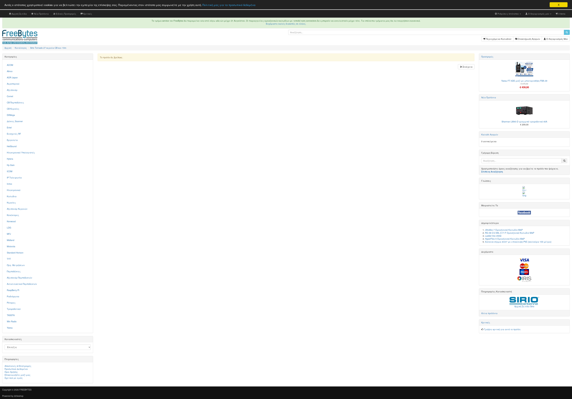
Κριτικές (485, 322)
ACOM (10, 64)
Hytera (10, 158)
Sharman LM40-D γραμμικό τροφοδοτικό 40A (524, 121)
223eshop (18, 395)
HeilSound (12, 146)
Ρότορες (11, 302)
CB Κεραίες (13, 108)
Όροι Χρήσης (11, 371)
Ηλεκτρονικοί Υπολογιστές (21, 152)
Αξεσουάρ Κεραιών (17, 208)
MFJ (9, 233)
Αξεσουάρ (12, 89)
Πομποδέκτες (14, 271)
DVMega (11, 114)
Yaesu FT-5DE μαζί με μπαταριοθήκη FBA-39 (524, 80)
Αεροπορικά (13, 83)
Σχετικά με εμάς (14, 377)
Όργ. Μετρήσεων (16, 265)
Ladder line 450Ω (493, 235)
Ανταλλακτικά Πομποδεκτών (22, 283)
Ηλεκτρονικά (13, 190)
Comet (10, 96)
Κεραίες (11, 202)
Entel (9, 127)
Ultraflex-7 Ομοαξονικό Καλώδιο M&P (504, 229)
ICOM (9, 171)
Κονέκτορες (13, 215)
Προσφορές (487, 56)
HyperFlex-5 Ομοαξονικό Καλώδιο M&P (505, 238)
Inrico (9, 183)
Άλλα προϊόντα (489, 313)
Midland (10, 240)
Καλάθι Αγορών (489, 134)
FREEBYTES (25, 389)
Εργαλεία (12, 140)
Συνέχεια (467, 66)
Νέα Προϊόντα (488, 97)
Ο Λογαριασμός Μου (557, 38)
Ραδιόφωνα (13, 296)
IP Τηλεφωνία (14, 177)
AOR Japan (12, 77)
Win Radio (12, 321)
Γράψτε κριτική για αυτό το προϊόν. (502, 329)
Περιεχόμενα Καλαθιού (498, 38)
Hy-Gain (11, 165)
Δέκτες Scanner (15, 121)
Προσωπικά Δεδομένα (16, 368)
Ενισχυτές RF (14, 133)
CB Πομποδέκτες (15, 102)
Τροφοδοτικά (14, 308)
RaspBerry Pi (13, 290)
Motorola (11, 246)
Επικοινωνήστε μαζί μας (17, 374)
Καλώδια (12, 196)
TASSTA (11, 315)
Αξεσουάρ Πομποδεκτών (19, 277)
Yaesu (10, 327)
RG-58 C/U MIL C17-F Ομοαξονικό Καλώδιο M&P (509, 232)
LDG (9, 227)
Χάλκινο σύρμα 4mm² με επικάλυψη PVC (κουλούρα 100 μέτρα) (518, 241)
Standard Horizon (15, 252)
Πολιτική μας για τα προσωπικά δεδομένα (228, 5)
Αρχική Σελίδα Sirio (524, 306)
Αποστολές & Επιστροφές (18, 365)
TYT (9, 258)
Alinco (10, 71)
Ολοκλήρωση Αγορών (528, 38)
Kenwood (11, 221)
